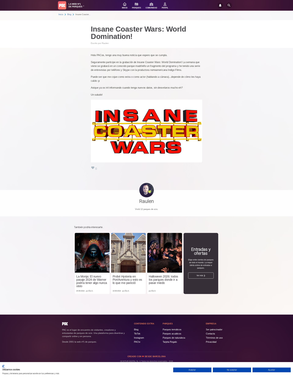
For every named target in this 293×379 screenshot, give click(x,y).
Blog (69, 14)
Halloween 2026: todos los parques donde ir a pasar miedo (163, 280)
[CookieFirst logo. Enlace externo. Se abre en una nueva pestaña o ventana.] (3, 366)
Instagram (139, 337)
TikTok (137, 333)
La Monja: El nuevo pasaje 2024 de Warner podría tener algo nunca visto (91, 281)
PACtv (137, 342)
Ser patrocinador (214, 329)
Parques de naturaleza (174, 337)
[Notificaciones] (220, 5)
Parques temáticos (172, 329)
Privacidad (211, 342)
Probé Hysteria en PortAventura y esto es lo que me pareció (127, 280)
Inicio (60, 14)
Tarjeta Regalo (170, 342)
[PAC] (62, 5)
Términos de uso (214, 337)
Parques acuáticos (172, 333)
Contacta (210, 333)
